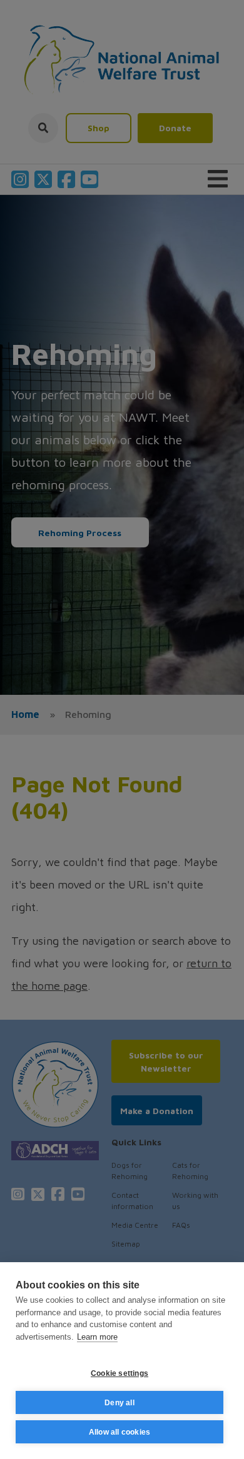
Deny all (119, 1402)
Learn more (97, 1337)
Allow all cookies (119, 1432)
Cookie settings (119, 1373)
